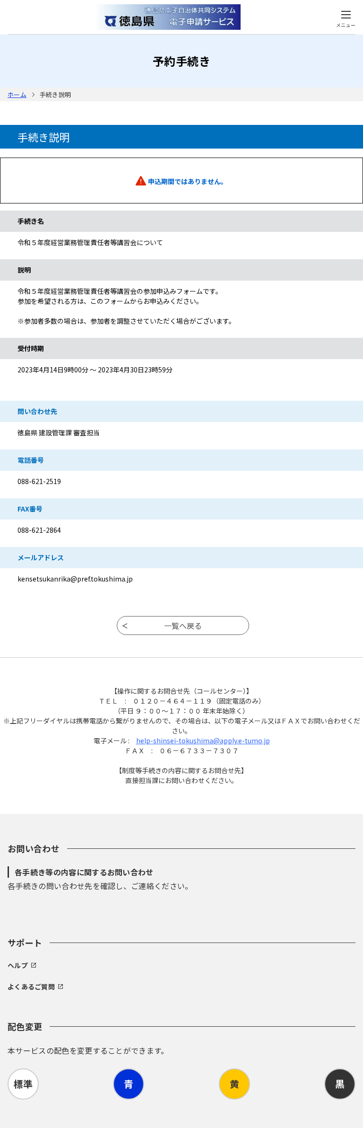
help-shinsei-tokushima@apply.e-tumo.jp (203, 740)
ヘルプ (18, 965)
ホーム (17, 94)
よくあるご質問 (31, 986)
